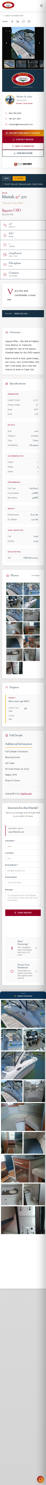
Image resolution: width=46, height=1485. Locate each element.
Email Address (11, 865)
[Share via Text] (23, 21)
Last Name (9, 853)
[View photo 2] (31, 589)
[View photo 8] (31, 628)
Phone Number (11, 877)
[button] (6, 43)
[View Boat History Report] (23, 164)
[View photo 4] (31, 602)
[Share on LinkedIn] (17, 21)
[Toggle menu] (41, 5)
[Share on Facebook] (12, 21)
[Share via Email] (29, 21)
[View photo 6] (31, 615)
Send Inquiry (25, 913)
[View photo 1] (14, 589)
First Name (10, 841)
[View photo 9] (14, 641)
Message (9, 890)
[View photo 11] (14, 655)
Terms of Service (33, 924)
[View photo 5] (14, 615)
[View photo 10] (31, 641)
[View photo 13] (14, 668)
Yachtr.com (26, 793)
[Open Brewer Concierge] (40, 1479)
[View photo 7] (14, 628)
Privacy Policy (18, 924)
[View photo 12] (31, 655)
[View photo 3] (14, 602)
